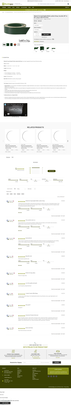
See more (20, 212)
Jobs (33, 372)
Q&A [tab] (13, 157)
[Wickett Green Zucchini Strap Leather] (4, 44)
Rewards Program (36, 379)
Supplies (17, 7)
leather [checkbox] (23, 193)
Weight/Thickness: (37, 27)
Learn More (58, 357)
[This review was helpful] (61, 215)
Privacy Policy (66, 386)
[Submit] (39, 4)
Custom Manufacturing (37, 371)
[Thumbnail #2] (11, 44)
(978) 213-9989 (7, 375)
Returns (18, 373)
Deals (30, 7)
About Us (67, 7)
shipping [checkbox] (18, 193)
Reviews (34, 374)
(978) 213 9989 (36, 356)
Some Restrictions (48, 39)
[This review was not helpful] (63, 215)
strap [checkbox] (15, 193)
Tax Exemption (19, 375)
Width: (35, 23)
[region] (17, 44)
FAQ (18, 374)
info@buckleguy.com (36, 358)
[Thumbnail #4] (18, 44)
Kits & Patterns (24, 7)
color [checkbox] (8, 193)
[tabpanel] (12, 141)
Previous (3, 141)
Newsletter (34, 375)
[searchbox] (10, 189)
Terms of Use (61, 386)
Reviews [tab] (8, 157)
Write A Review (51, 170)
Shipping (18, 372)
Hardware (4, 7)
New (33, 7)
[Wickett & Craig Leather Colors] (14, 44)
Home (7, 4)
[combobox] (51, 4)
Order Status (19, 371)
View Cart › (2, 394)
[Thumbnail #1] (7, 44)
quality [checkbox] (11, 193)
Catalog (34, 378)
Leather (9, 7)
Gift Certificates (35, 373)
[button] (35, 57)
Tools (13, 7)
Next (68, 141)
